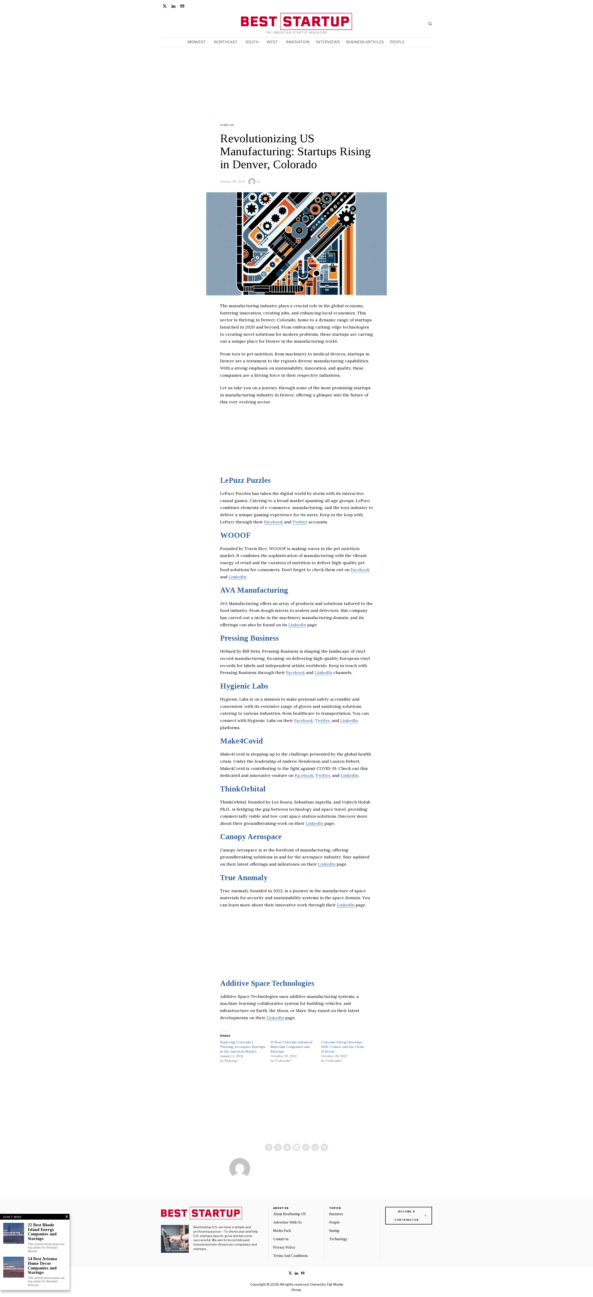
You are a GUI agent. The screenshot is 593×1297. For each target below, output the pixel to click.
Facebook (273, 522)
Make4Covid (241, 741)
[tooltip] (164, 6)
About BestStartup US (289, 1214)
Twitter (300, 522)
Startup (227, 125)
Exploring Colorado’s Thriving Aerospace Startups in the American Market (242, 1046)
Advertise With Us (287, 1222)
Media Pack (282, 1231)
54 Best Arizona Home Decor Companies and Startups (42, 1266)
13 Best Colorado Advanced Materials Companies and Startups (291, 1046)
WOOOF (235, 535)
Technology (338, 1239)
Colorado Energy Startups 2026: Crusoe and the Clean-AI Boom (343, 1046)
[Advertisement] (296, 81)
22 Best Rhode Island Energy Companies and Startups (42, 1232)
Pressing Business (249, 638)
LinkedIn (237, 576)
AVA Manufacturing (254, 590)
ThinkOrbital (243, 789)
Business (336, 1214)
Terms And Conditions (290, 1256)
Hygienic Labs (244, 686)
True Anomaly (244, 877)
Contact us (281, 1239)
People (334, 1222)
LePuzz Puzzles (245, 480)
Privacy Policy (284, 1247)
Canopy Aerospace (251, 836)
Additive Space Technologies (267, 983)
